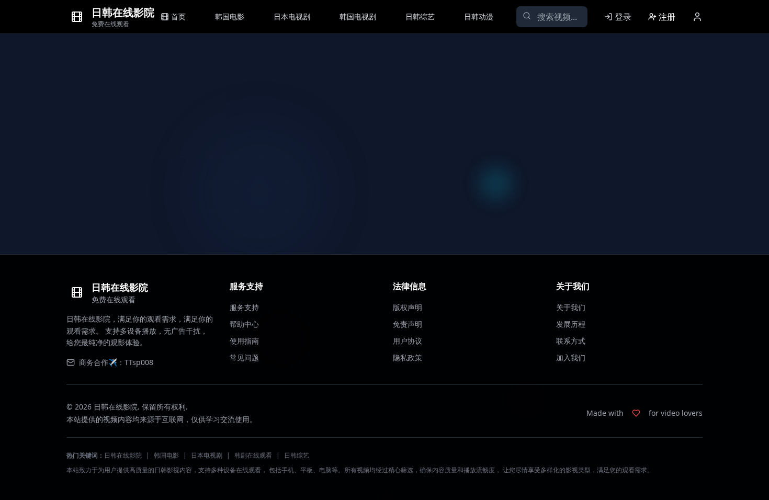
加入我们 (570, 357)
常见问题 (244, 357)
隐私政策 (407, 357)
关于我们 (570, 307)
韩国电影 (166, 455)
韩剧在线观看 (253, 455)
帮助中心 (244, 324)
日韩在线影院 (123, 455)
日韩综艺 (296, 455)
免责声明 (407, 324)
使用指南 (244, 341)
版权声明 (407, 307)
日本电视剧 (206, 455)
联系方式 (570, 341)
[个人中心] (697, 17)
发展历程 (570, 324)
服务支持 (244, 307)
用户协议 (407, 341)
